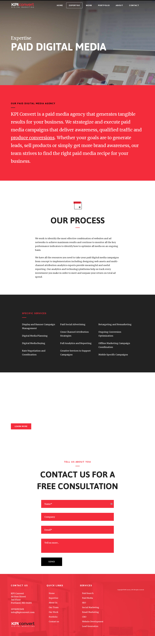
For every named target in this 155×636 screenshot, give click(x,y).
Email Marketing (90, 612)
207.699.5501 (17, 609)
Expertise (53, 598)
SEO (84, 602)
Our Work (53, 612)
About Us (53, 602)
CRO (84, 617)
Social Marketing (90, 607)
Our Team (53, 607)
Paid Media (87, 598)
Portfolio (53, 617)
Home (52, 593)
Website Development (92, 621)
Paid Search (87, 593)
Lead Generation (90, 626)
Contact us (54, 621)
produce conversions (33, 137)
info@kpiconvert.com (23, 612)
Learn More (21, 426)
